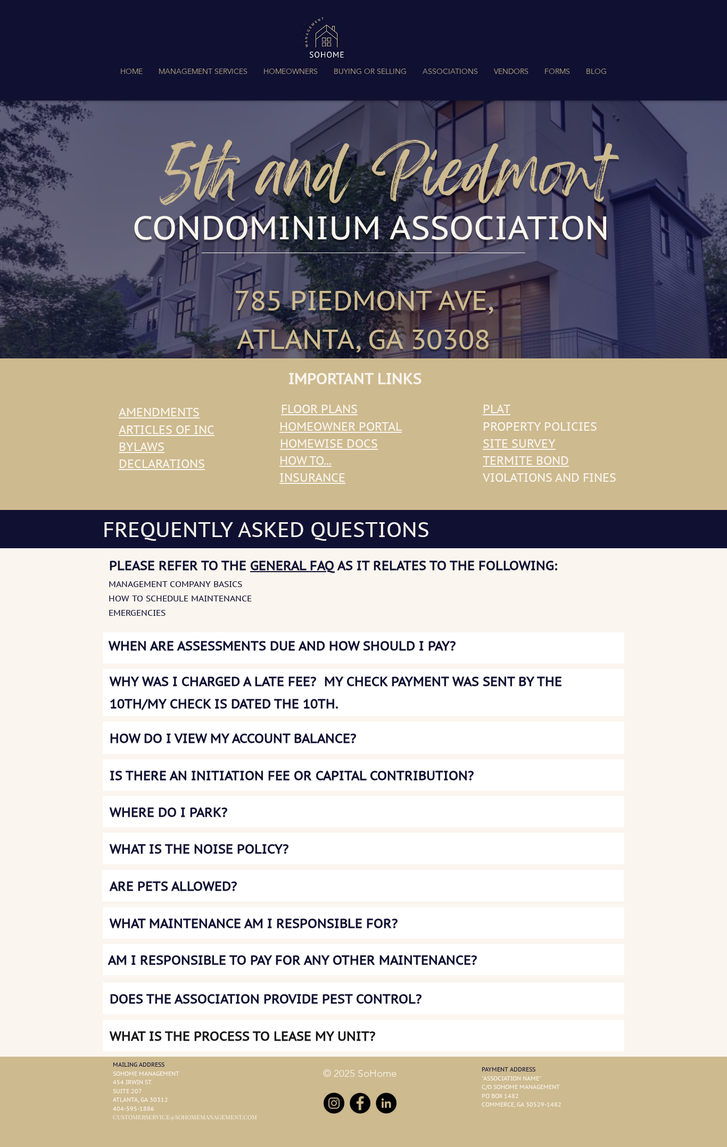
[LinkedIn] (386, 1103)
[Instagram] (334, 1103)
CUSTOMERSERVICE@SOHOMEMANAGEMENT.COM (185, 1117)
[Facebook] (360, 1103)
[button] (203, 71)
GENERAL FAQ (292, 565)
